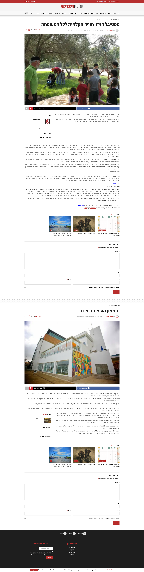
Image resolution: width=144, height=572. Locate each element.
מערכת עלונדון (109, 316)
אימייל (69, 279)
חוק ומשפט (87, 13)
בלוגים (109, 13)
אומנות (76, 230)
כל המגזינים (103, 13)
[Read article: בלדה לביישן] (47, 420)
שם (118, 272)
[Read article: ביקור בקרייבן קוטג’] (47, 121)
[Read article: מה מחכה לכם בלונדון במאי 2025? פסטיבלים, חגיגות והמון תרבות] (60, 224)
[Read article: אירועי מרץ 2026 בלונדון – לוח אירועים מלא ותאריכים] (109, 224)
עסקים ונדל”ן (94, 13)
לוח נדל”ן (37, 13)
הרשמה (26, 1)
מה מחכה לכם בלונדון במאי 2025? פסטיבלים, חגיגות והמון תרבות (61, 234)
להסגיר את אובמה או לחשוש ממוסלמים (41, 129)
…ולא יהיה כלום (47, 428)
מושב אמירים (116, 183)
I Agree (34, 570)
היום (85, 208)
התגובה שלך (116, 251)
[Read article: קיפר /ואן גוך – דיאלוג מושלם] (84, 224)
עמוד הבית (117, 19)
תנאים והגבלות (72, 552)
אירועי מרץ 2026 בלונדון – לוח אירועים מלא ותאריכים (109, 234)
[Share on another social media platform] (27, 108)
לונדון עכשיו (116, 13)
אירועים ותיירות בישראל (102, 19)
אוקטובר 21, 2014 (98, 316)
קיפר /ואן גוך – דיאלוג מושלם (86, 234)
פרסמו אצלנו (112, 1)
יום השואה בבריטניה (45, 436)
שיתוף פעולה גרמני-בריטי (44, 432)
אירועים (64, 13)
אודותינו (118, 1)
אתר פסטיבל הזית (79, 205)
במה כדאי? (93, 208)
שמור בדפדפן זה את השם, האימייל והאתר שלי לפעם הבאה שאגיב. (104, 287)
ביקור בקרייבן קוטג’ (36, 120)
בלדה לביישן (36, 418)
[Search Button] (31, 13)
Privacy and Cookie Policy (107, 570)
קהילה (80, 13)
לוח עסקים (57, 13)
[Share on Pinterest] (31, 108)
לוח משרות (50, 13)
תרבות (44, 13)
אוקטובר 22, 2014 (99, 30)
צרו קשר (106, 1)
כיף (51, 230)
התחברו (32, 1)
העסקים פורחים (47, 133)
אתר (119, 279)
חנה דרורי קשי (110, 30)
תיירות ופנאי (72, 13)
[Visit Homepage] (72, 7)
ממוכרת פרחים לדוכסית (45, 137)
